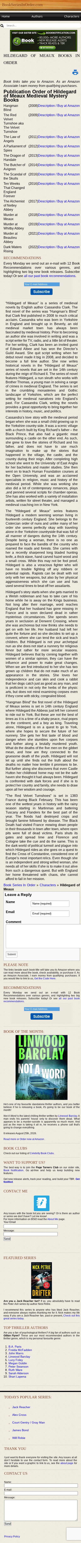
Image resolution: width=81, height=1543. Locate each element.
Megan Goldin (18, 1363)
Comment (13, 922)
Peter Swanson (18, 1366)
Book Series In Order (19, 885)
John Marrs (16, 1353)
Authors (37, 16)
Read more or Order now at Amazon (24, 1139)
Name (10, 902)
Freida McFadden (20, 1350)
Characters (71, 16)
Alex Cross (19, 1414)
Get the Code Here (44, 978)
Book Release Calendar (17, 24)
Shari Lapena (17, 1376)
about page (67, 1463)
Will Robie (18, 1437)
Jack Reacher (21, 1407)
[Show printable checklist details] (75, 72)
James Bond (20, 1430)
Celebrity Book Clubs (42, 1153)
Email (10, 912)
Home (6, 16)
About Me (52, 1219)
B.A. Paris (15, 1346)
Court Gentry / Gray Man (28, 1422)
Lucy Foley (16, 1360)
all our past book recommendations (49, 276)
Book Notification (14, 1170)
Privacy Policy (12, 1536)
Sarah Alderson (19, 1373)
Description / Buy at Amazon (59, 105)
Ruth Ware (15, 1370)
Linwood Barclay (67, 1115)
